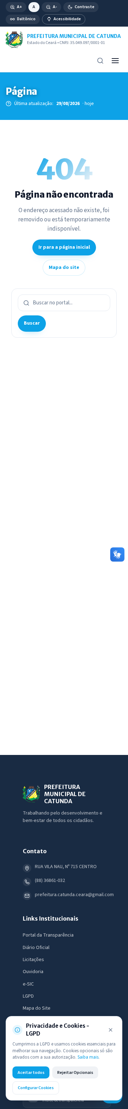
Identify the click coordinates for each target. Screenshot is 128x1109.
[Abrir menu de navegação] (115, 61)
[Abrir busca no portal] (100, 60)
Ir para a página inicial (64, 247)
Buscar (32, 323)
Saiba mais (88, 1057)
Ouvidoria (33, 971)
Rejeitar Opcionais (75, 1072)
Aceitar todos (30, 1072)
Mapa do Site (36, 1008)
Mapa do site (64, 267)
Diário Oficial (36, 947)
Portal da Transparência (48, 935)
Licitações (33, 959)
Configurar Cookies (36, 1088)
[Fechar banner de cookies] (111, 1030)
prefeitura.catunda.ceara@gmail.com (74, 894)
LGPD (28, 996)
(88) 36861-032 (50, 880)
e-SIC (28, 984)
